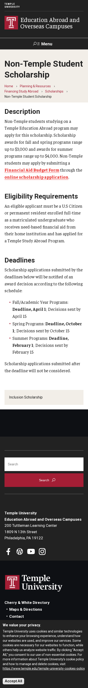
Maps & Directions (25, 609)
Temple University (12, 5)
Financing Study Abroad (21, 91)
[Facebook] (8, 552)
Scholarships (54, 91)
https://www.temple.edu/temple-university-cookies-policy (44, 668)
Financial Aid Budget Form (32, 170)
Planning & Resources (35, 86)
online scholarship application (36, 177)
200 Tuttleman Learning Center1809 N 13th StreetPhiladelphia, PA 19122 (31, 531)
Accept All (13, 681)
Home (9, 86)
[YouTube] (31, 552)
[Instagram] (42, 552)
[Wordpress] (20, 552)
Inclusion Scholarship (26, 397)
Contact (16, 616)
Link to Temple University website (34, 583)
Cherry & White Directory (27, 602)
